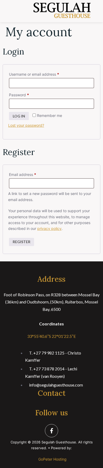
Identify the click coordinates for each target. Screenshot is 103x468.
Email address (30, 174)
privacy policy (49, 228)
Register (21, 241)
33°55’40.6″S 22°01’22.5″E (51, 336)
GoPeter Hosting (52, 459)
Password (26, 94)
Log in (19, 116)
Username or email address (41, 73)
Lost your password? (26, 125)
